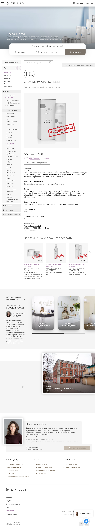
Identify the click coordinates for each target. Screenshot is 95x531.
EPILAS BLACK (35, 159)
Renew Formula (11, 189)
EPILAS (15, 2)
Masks (8, 170)
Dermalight (10, 148)
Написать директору (77, 448)
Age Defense (10, 119)
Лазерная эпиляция (15, 464)
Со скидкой (8, 87)
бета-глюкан (36, 184)
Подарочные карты (11, 84)
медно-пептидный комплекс (52, 184)
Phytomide (10, 183)
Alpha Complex (11, 121)
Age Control (10, 116)
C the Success (11, 140)
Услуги (8, 501)
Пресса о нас (41, 473)
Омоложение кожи (14, 467)
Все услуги (11, 473)
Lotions (8, 167)
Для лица (7, 75)
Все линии (10, 113)
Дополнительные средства (12, 200)
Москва (15, 62)
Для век (7, 78)
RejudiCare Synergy (13, 103)
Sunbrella (9, 191)
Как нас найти (41, 464)
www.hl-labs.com (30, 230)
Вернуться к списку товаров (79, 65)
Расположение (11, 514)
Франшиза (10, 511)
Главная (10, 39)
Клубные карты (71, 464)
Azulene (9, 132)
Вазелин (27, 184)
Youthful (9, 197)
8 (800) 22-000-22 (15, 308)
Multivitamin (10, 173)
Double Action (11, 151)
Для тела (7, 81)
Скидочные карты (13, 504)
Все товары (8, 73)
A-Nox (8, 127)
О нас (8, 507)
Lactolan (9, 165)
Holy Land (24, 39)
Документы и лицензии (45, 470)
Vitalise (8, 194)
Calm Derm (34, 39)
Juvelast (9, 159)
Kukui (8, 162)
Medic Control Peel (12, 100)
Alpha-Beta (10, 124)
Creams (9, 146)
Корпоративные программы (18, 476)
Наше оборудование (44, 467)
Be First (9, 135)
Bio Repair (9, 138)
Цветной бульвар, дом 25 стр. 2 (59, 388)
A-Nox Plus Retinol (12, 130)
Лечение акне (12, 470)
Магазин (17, 39)
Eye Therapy (10, 154)
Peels (8, 178)
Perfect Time (10, 181)
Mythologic (10, 175)
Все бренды (10, 95)
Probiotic (9, 186)
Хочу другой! (10, 106)
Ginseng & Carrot (12, 156)
